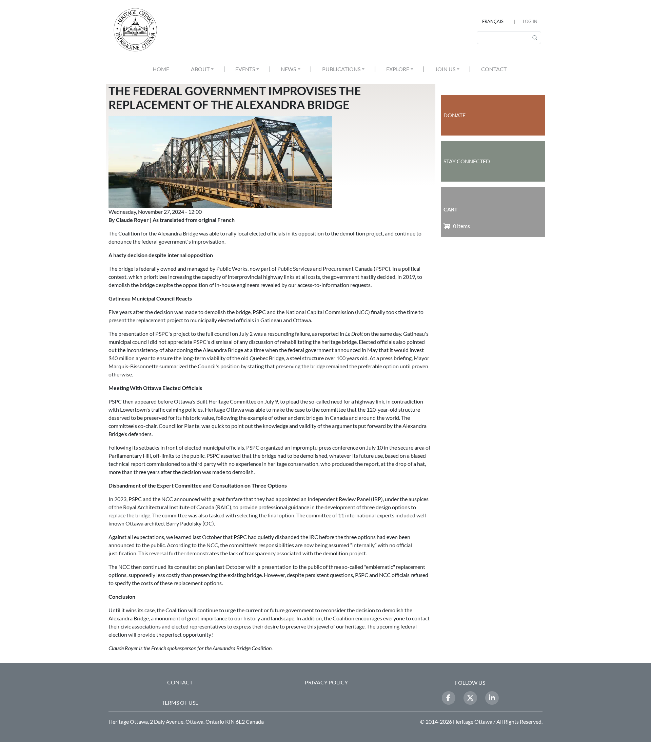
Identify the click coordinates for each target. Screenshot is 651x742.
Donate (454, 115)
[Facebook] (448, 698)
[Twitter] (470, 698)
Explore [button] (397, 69)
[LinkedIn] (492, 698)
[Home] (138, 29)
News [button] (288, 69)
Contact (494, 69)
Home (161, 69)
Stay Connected (466, 161)
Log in (530, 21)
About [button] (200, 69)
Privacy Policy (326, 682)
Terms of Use (180, 702)
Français (493, 21)
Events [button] (245, 69)
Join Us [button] (445, 69)
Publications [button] (341, 69)
